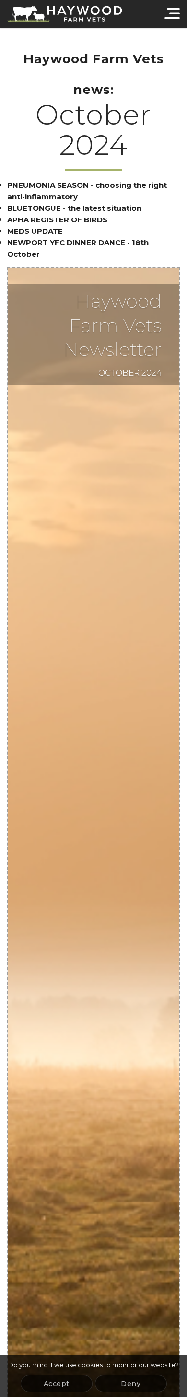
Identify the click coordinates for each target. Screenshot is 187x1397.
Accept (57, 1383)
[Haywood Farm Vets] (64, 14)
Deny (130, 1383)
